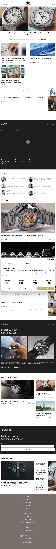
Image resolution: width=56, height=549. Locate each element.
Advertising (28, 502)
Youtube (28, 532)
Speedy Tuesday (28, 513)
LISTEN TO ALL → (51, 324)
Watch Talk (28, 519)
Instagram (28, 530)
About (28, 499)
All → (53, 377)
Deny (10, 288)
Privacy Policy (28, 544)
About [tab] (46, 263)
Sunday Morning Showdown (28, 522)
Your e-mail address (5, 443)
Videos (28, 505)
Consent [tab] (10, 263)
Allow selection (28, 288)
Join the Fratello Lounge (28, 498)
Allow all (46, 288)
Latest (28, 524)
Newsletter (28, 507)
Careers (28, 501)
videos (53, 4)
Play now (28, 142)
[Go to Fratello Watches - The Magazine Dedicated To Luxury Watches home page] (28, 2)
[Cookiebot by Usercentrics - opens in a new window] (48, 260)
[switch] (21, 283)
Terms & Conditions (28, 542)
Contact (28, 508)
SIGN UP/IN (3, 2)
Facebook (28, 529)
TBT (28, 516)
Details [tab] (28, 263)
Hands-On (28, 515)
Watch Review (28, 521)
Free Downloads (28, 504)
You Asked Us (28, 518)
